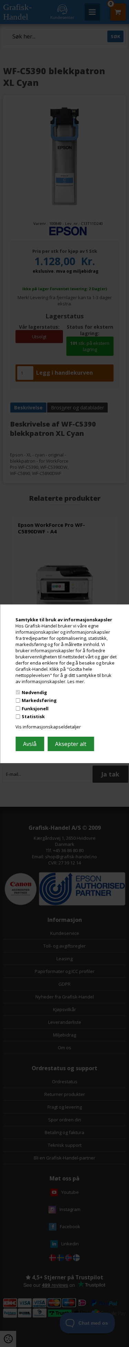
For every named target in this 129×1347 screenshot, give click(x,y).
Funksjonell (35, 708)
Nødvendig (34, 692)
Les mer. (76, 681)
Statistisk (33, 716)
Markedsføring (39, 700)
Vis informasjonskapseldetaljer (48, 727)
